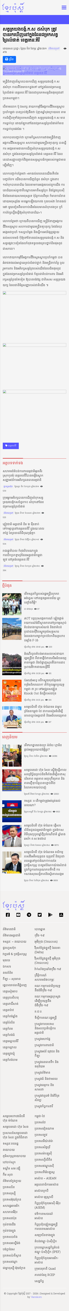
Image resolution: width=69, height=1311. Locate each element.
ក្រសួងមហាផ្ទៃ (42, 1039)
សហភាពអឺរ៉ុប (10, 1212)
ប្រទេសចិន (9, 1187)
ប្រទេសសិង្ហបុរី (42, 1147)
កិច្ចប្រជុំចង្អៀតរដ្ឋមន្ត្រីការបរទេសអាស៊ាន (46, 1226)
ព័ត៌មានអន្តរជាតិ (11, 935)
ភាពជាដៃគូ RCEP (45, 1275)
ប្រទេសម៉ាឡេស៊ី (43, 1153)
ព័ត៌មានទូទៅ (53, 48)
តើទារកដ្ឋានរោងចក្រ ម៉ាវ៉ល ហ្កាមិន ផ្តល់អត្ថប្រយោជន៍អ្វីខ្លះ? (43, 747)
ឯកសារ (7, 967)
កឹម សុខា (8, 1175)
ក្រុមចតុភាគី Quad (45, 1269)
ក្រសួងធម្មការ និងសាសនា (44, 1087)
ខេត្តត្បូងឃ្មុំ (9, 1054)
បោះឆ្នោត (40, 929)
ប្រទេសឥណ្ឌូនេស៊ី (44, 1166)
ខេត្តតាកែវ (8, 1010)
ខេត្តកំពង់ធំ (9, 1035)
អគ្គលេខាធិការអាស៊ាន (47, 1185)
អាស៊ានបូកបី (41, 1191)
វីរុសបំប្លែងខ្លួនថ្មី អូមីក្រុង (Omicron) (47, 960)
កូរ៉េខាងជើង (9, 1224)
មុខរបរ (6, 960)
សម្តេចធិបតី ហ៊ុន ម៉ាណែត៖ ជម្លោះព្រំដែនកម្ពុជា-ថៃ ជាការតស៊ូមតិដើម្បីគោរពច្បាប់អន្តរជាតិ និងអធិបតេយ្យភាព (45, 711)
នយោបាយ (9, 1150)
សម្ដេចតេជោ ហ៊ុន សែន (16, 1127)
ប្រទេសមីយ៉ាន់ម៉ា (44, 1141)
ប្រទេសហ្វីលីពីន (43, 1160)
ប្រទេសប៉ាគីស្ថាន (12, 1256)
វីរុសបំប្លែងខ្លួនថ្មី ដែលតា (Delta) (47, 950)
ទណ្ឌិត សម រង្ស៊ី (11, 1168)
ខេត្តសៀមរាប (10, 991)
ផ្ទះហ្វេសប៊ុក (8, 486)
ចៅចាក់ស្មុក (9, 1162)
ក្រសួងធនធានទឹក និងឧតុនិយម (47, 1064)
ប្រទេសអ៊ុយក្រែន (12, 1200)
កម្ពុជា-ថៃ (40, 1116)
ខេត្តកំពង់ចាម (10, 1060)
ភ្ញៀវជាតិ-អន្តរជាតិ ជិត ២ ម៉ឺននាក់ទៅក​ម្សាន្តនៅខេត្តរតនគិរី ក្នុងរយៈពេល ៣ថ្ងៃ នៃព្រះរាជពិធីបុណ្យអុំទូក (23, 528)
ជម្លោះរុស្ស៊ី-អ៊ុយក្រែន (14, 1268)
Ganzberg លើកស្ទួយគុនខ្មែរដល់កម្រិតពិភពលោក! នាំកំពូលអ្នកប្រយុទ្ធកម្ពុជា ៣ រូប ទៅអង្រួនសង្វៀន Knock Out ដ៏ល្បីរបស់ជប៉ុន (44, 687)
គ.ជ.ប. (38, 1012)
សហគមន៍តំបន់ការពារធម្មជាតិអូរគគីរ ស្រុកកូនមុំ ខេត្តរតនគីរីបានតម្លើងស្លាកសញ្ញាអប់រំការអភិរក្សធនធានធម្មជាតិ (23, 475)
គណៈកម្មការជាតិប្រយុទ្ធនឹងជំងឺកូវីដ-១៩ (47, 988)
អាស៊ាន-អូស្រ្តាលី (44, 1197)
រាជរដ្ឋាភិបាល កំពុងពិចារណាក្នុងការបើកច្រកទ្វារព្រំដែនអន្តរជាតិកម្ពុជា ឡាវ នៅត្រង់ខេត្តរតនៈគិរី (22, 555)
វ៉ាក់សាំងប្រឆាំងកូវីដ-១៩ (48, 969)
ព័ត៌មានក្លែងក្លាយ (12, 1181)
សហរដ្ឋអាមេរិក (11, 1206)
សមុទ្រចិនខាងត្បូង (45, 1235)
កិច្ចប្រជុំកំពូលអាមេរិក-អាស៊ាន (47, 1260)
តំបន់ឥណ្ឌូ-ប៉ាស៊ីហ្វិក (46, 1241)
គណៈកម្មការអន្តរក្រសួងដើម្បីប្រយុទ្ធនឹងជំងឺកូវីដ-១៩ (47, 1001)
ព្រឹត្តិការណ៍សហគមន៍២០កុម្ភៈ (44, 977)
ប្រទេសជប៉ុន (10, 1218)
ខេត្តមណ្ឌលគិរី (10, 1041)
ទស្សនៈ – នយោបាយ (14, 942)
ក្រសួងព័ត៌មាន (42, 1073)
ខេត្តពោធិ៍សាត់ (10, 1004)
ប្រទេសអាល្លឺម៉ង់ (11, 1243)
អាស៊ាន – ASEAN (45, 1178)
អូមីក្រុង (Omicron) (46, 942)
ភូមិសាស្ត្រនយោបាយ (14, 1156)
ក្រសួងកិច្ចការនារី (44, 1106)
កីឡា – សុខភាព (12, 979)
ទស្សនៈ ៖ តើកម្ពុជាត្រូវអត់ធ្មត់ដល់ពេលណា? (42, 803)
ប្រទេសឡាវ (41, 1135)
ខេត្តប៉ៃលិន (9, 1023)
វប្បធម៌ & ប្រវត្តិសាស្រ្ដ (15, 954)
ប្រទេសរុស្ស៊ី (9, 1193)
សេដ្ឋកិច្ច (39, 1281)
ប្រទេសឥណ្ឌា (10, 1262)
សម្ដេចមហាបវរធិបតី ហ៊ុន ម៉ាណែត (14, 1118)
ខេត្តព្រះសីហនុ (11, 998)
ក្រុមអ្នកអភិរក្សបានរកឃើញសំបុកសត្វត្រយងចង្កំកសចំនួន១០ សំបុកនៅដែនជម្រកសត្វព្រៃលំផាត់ (23, 502)
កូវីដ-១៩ (40, 935)
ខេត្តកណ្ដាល (10, 1047)
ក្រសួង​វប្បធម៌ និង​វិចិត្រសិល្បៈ (47, 1098)
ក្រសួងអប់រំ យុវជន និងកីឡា (47, 1053)
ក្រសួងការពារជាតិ (44, 1045)
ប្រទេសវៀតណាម (44, 1129)
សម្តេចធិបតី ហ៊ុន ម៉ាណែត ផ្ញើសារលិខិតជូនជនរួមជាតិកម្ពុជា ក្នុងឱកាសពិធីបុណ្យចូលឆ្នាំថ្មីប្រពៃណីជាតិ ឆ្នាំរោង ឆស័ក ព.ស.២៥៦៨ (45, 832)
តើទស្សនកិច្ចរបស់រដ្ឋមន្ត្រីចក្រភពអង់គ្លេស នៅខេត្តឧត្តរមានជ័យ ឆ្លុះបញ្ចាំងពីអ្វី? (42, 598)
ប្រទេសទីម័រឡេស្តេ (45, 1172)
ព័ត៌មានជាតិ (9, 929)
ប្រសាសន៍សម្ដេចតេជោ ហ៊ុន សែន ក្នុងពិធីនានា (15, 1135)
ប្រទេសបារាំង (10, 1237)
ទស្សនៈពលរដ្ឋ (10, 1144)
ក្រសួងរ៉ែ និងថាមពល (46, 1079)
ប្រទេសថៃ (40, 1122)
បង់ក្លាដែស (9, 1249)
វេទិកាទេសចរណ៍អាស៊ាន (44, 1216)
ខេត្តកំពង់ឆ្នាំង (10, 1016)
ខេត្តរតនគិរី (11, 445)
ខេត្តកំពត (8, 1029)
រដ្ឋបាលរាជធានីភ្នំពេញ (15, 985)
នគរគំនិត (8, 973)
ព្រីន (11, 59)
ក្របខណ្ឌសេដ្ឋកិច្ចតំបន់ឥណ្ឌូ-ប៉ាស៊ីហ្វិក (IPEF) (48, 1250)
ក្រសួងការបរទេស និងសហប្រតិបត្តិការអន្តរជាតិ (45, 1028)
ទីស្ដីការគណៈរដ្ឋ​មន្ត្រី (46, 1018)
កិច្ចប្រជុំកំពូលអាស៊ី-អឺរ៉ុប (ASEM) (48, 1205)
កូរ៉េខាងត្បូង (9, 1231)
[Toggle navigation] (63, 7)
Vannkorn (36, 1297)
